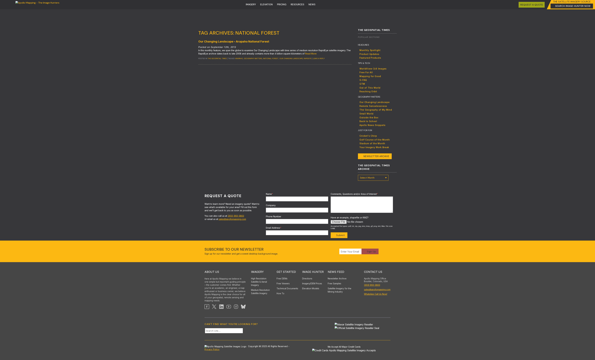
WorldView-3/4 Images (373, 68)
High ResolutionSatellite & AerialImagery (259, 281)
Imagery (251, 4)
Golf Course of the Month (374, 139)
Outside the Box (368, 117)
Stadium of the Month (372, 143)
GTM (362, 84)
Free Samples (334, 283)
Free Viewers (283, 283)
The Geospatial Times (217, 58)
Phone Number (273, 216)
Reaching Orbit (368, 91)
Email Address (273, 227)
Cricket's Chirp (368, 135)
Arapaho (239, 58)
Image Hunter (313, 271)
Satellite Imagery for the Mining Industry (339, 290)
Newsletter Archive (376, 156)
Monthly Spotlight (370, 50)
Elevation (266, 4)
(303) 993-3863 (236, 216)
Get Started (286, 271)
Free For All (366, 72)
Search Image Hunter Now (573, 6)
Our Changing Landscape (291, 58)
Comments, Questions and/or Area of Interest (354, 194)
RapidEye (307, 58)
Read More (311, 53)
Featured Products (370, 57)
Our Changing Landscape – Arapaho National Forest (233, 41)
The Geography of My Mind (375, 109)
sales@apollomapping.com (232, 219)
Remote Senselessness (373, 106)
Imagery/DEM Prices (312, 283)
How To (280, 293)
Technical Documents (287, 288)
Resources (297, 4)
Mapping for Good (370, 76)
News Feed (336, 271)
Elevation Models (310, 288)
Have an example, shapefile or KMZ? (349, 217)
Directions (307, 278)
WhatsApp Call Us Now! (375, 294)
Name (269, 194)
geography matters (253, 58)
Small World (366, 113)
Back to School (368, 121)
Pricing (281, 4)
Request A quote (531, 4)
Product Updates (369, 54)
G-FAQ (363, 80)
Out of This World (369, 87)
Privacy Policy (212, 349)
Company (271, 205)
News (312, 4)
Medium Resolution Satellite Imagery (260, 292)
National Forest (270, 58)
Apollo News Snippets (372, 125)
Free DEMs (282, 278)
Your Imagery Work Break (374, 147)
